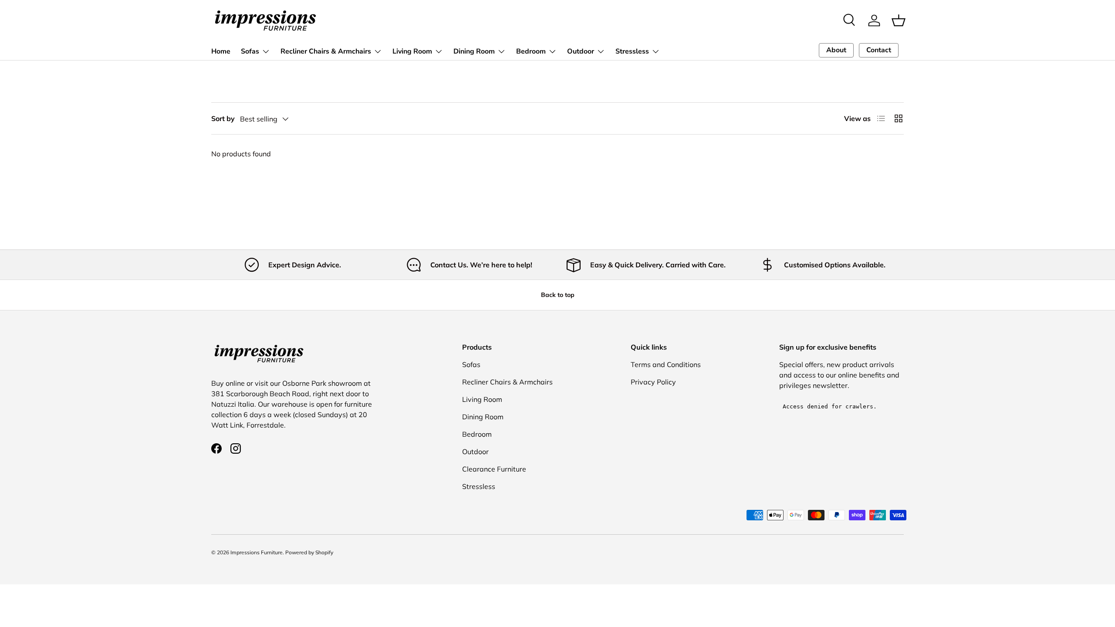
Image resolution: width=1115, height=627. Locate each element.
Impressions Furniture (256, 552)
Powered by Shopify (309, 552)
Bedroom (531, 51)
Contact (878, 50)
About (836, 50)
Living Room (412, 51)
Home (220, 51)
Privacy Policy (653, 382)
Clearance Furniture (494, 469)
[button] (898, 20)
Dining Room (474, 51)
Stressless (632, 51)
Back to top (557, 295)
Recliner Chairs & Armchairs (325, 51)
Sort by (223, 118)
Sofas (250, 51)
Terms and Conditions (666, 364)
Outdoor (580, 51)
